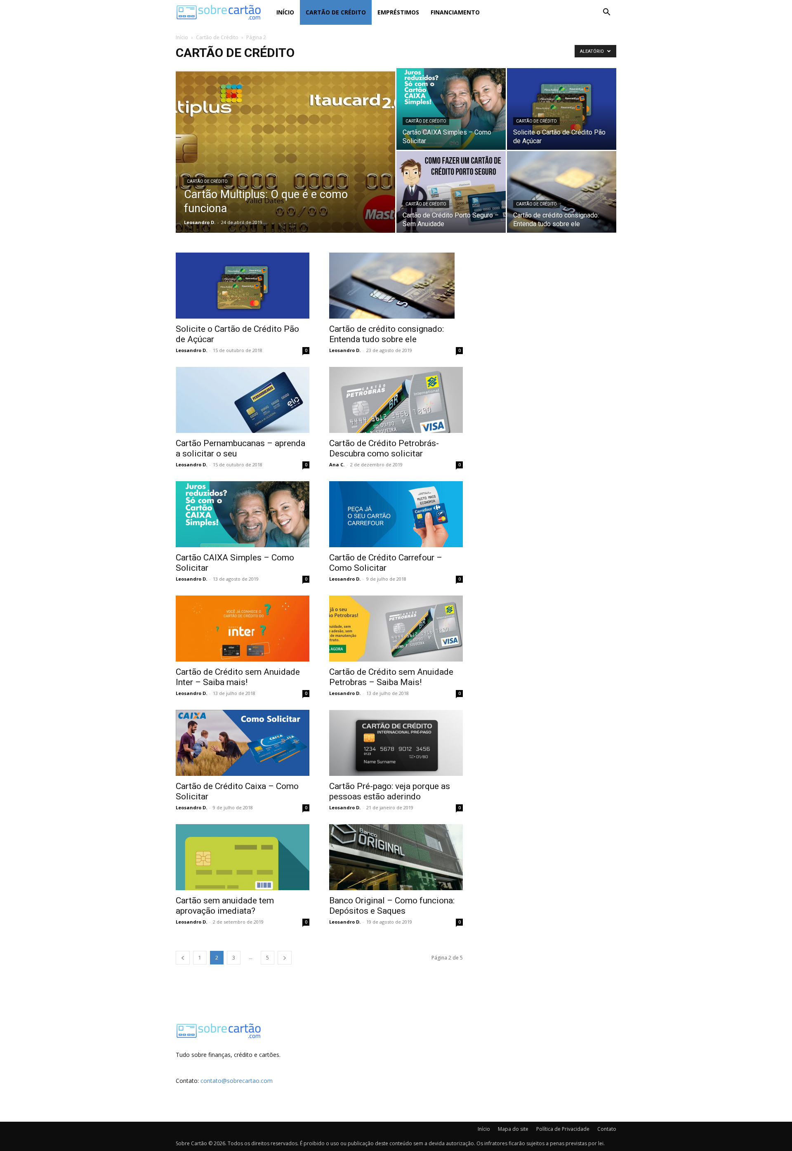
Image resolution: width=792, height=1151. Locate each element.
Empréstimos (398, 12)
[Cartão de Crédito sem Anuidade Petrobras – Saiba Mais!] (396, 629)
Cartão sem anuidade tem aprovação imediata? (225, 906)
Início (285, 12)
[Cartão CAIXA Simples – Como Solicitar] (451, 109)
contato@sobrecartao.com (236, 1081)
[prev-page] (183, 957)
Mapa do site (513, 1128)
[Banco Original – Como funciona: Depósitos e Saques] (396, 857)
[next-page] (285, 957)
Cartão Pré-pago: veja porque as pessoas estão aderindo (389, 791)
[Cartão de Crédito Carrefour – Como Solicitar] (396, 514)
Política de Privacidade (562, 1128)
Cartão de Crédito (336, 12)
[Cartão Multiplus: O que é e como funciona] (285, 163)
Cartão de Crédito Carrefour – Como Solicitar (385, 563)
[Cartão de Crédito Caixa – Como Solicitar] (242, 743)
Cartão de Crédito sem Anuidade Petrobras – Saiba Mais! (391, 677)
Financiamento (455, 12)
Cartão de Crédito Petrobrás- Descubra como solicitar (384, 448)
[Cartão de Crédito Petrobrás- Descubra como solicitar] (396, 400)
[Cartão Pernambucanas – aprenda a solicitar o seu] (242, 400)
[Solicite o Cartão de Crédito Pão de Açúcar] (561, 109)
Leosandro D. (199, 222)
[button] (606, 13)
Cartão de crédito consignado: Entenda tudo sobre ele (386, 334)
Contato (606, 1128)
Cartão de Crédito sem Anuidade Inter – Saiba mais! (238, 677)
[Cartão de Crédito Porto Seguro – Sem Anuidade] (451, 192)
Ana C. (336, 464)
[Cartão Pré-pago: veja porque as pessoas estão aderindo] (396, 743)
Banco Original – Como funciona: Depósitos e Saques (392, 906)
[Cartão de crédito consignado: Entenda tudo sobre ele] (561, 192)
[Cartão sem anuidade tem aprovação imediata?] (242, 857)
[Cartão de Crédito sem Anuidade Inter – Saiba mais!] (242, 629)
